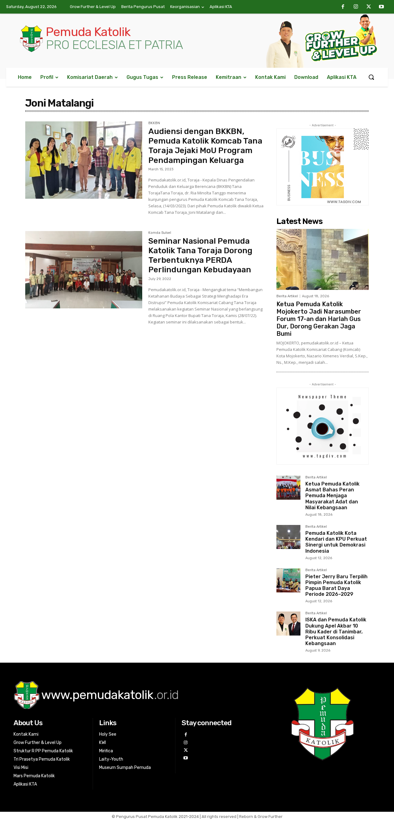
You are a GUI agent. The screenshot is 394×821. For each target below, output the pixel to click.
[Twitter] (368, 7)
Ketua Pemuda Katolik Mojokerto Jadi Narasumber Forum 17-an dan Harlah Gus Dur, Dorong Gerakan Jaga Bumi (318, 318)
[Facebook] (343, 7)
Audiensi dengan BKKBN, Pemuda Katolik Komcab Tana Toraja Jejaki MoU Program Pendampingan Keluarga (205, 146)
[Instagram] (355, 7)
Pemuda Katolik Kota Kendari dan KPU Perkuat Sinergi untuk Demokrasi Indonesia (336, 542)
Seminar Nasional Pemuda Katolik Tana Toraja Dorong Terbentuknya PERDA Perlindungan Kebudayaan (200, 255)
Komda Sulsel (159, 233)
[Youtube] (381, 7)
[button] (371, 77)
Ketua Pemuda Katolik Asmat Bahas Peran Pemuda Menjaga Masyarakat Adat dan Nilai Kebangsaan (332, 495)
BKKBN (154, 123)
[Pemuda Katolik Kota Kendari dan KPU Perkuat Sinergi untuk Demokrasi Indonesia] (288, 537)
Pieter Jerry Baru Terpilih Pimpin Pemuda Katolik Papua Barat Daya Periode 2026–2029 (336, 585)
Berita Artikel (287, 296)
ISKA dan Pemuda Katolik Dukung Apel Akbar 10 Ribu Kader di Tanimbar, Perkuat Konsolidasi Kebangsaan (335, 631)
